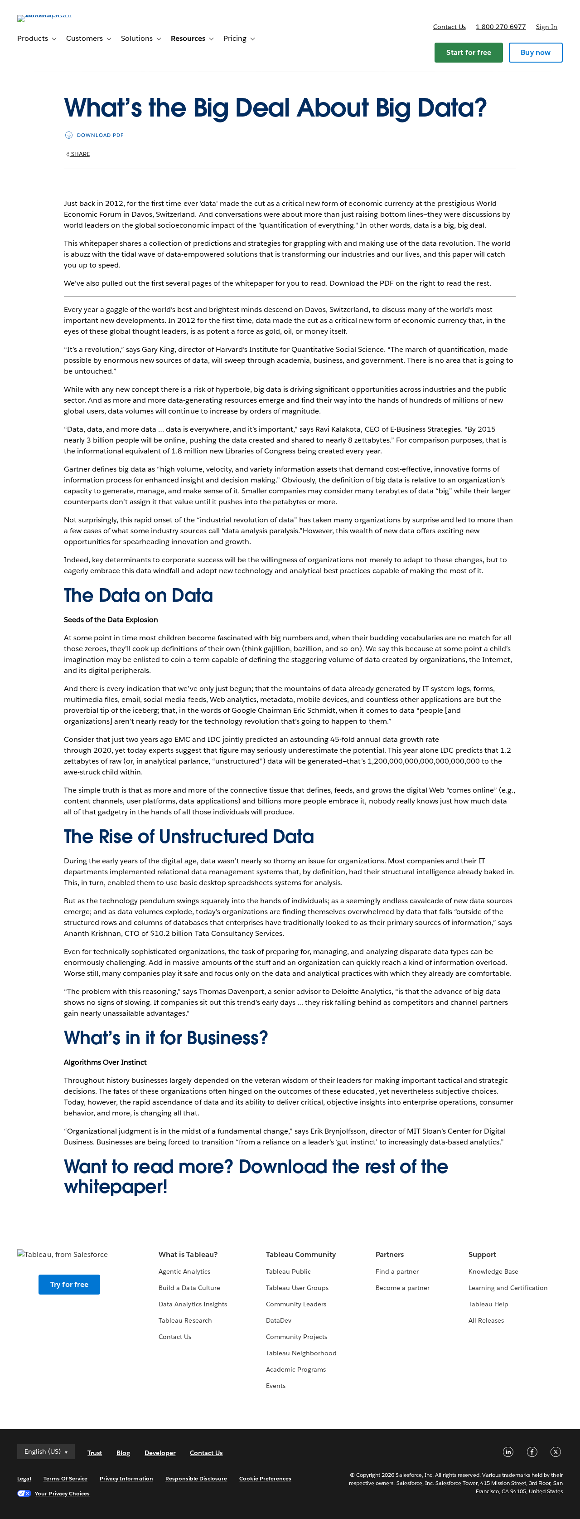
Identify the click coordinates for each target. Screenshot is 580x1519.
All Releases (486, 1320)
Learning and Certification (508, 1288)
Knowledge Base (493, 1271)
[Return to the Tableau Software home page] (51, 14)
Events (275, 1386)
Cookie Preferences (265, 1478)
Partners (390, 1254)
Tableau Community (301, 1254)
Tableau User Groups (297, 1288)
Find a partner (397, 1271)
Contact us (449, 27)
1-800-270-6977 (501, 27)
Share (80, 154)
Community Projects (296, 1337)
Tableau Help (488, 1304)
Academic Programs (296, 1369)
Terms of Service (65, 1478)
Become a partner (403, 1288)
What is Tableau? (188, 1254)
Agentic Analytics (184, 1271)
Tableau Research (185, 1320)
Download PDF (100, 135)
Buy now (536, 52)
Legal (24, 1478)
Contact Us (175, 1337)
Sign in (546, 27)
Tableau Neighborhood (301, 1353)
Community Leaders (296, 1304)
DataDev (278, 1320)
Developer (160, 1453)
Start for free (468, 52)
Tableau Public (288, 1271)
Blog (123, 1453)
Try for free (69, 1284)
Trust (94, 1453)
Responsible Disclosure (196, 1478)
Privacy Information (126, 1478)
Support (482, 1254)
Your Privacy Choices (62, 1493)
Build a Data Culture (189, 1288)
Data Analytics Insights (193, 1304)
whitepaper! (115, 1186)
